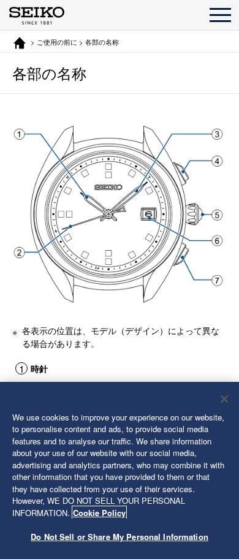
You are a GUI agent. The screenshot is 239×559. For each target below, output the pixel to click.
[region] (119, 470)
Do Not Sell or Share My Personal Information (119, 536)
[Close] (224, 399)
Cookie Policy (99, 513)
